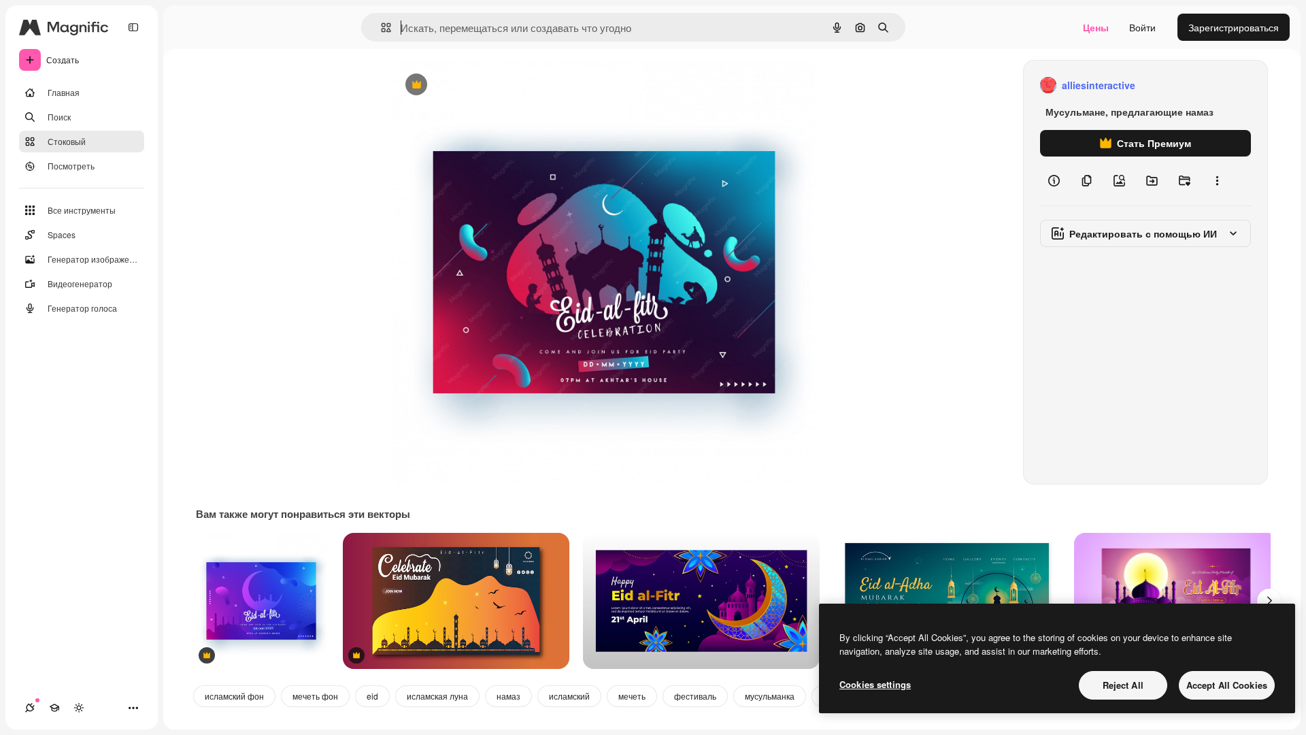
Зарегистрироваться (1233, 27)
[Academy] (54, 708)
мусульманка (769, 696)
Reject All (1123, 685)
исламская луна (437, 696)
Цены (1096, 27)
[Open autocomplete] (380, 27)
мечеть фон (315, 696)
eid (372, 696)
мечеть (632, 696)
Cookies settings (875, 684)
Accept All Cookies (1226, 685)
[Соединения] (30, 708)
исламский (569, 696)
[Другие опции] (1216, 181)
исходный (483, 85)
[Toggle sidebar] (133, 27)
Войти (1142, 27)
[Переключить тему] (79, 708)
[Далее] (1269, 601)
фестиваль (695, 696)
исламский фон (234, 696)
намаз (508, 696)
